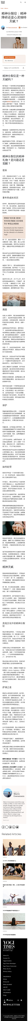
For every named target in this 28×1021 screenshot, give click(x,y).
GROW (5, 987)
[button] (21, 2)
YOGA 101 (6, 982)
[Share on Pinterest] (10, 827)
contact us (6, 958)
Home (2, 8)
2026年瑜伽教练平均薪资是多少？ (11, 910)
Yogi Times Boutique (9, 963)
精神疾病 (9, 102)
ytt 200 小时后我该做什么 (9, 860)
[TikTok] (10, 1000)
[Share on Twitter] (7, 827)
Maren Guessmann (12, 27)
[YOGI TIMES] (3, 2)
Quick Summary (9, 57)
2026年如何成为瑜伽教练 (9, 934)
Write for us (7, 969)
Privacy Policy (7, 971)
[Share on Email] (17, 827)
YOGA (5, 979)
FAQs (4, 995)
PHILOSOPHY (7, 984)
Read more (6, 820)
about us (6, 955)
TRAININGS (7, 976)
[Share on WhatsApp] (14, 827)
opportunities (7, 961)
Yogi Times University (9, 966)
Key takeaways (9, 60)
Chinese (6, 8)
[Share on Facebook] (3, 827)
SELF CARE (6, 990)
